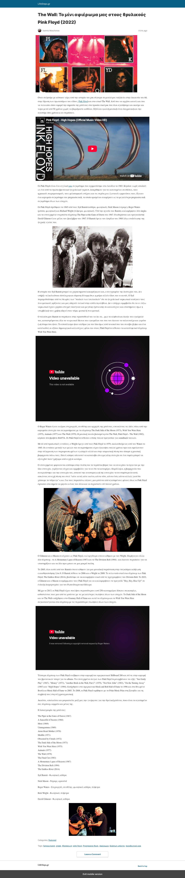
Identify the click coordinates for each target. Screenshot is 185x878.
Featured (52, 840)
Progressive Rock (90, 846)
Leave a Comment (92, 854)
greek (58, 846)
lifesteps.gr (67, 846)
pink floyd (77, 846)
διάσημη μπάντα (117, 846)
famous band (49, 846)
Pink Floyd (83, 101)
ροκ (70, 185)
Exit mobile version (92, 874)
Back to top (142, 866)
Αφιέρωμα (104, 846)
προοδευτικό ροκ (133, 846)
